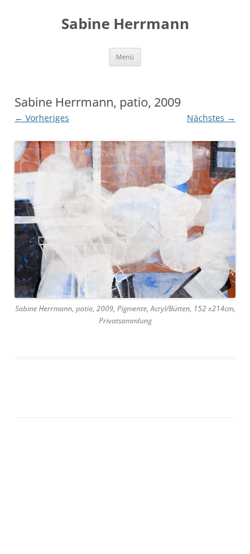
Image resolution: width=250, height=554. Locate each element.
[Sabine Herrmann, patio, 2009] (125, 219)
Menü (125, 56)
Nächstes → (211, 118)
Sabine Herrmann (125, 24)
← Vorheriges (42, 118)
